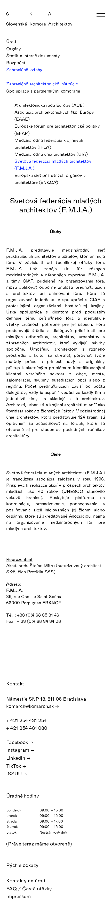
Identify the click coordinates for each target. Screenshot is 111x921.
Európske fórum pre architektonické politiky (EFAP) (57, 129)
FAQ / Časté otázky (29, 888)
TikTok (14, 765)
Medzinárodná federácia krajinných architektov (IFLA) (48, 144)
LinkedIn (16, 757)
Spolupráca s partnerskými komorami (43, 90)
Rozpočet (16, 62)
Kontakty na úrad (26, 880)
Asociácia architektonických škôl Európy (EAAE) (54, 115)
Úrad (11, 41)
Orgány (14, 48)
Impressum (19, 896)
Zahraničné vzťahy (25, 69)
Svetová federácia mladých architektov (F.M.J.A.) (52, 164)
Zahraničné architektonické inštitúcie (42, 83)
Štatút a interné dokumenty (33, 55)
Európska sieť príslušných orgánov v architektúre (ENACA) (50, 179)
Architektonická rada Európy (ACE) (49, 105)
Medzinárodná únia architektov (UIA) (51, 154)
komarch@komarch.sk (30, 706)
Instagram (18, 749)
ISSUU (14, 773)
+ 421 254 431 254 (27, 720)
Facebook (17, 742)
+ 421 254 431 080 (27, 728)
